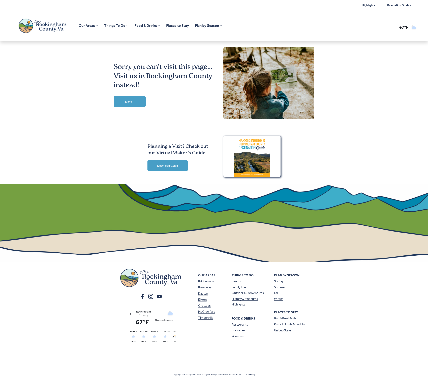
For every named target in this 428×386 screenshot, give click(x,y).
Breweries (238, 330)
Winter (278, 299)
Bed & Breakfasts (285, 319)
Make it (129, 101)
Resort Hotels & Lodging (290, 325)
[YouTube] (159, 296)
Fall (276, 293)
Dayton (203, 294)
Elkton (202, 300)
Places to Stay (177, 25)
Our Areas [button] (87, 25)
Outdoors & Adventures (248, 293)
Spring (278, 282)
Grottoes (204, 306)
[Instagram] (150, 296)
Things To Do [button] (114, 25)
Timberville (205, 318)
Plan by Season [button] (207, 25)
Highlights (368, 5)
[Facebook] (142, 296)
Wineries (238, 336)
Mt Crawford (206, 312)
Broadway (205, 288)
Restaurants (240, 325)
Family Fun (239, 287)
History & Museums (245, 299)
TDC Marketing (248, 374)
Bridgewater (206, 282)
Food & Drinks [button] (146, 25)
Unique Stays (283, 331)
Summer (280, 287)
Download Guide (167, 166)
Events (236, 282)
